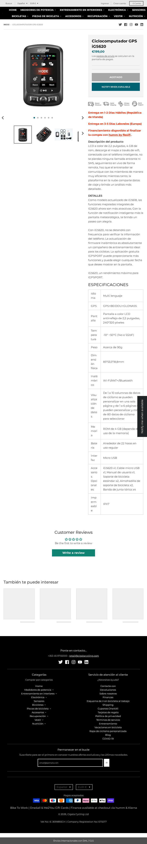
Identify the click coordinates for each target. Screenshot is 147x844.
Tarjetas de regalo (108, 712)
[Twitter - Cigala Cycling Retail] (120, 24)
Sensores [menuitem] (138, 9)
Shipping (108, 704)
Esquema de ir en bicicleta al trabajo (108, 701)
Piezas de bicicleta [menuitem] (45, 16)
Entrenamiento (108, 723)
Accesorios (38, 712)
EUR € (33, 3)
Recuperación (38, 716)
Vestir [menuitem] (118, 16)
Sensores (39, 701)
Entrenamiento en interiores (37, 693)
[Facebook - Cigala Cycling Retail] (125, 24)
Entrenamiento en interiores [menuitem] (81, 9)
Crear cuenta (119, 3)
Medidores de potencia (37, 689)
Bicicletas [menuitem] (19, 16)
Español (21, 3)
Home (39, 686)
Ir (107, 763)
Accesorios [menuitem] (73, 16)
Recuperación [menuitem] (97, 16)
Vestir (38, 719)
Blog (108, 734)
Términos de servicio (108, 719)
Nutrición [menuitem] (136, 16)
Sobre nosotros (108, 693)
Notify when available (116, 86)
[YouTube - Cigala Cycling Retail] (136, 24)
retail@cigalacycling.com (84, 655)
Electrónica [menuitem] (117, 9)
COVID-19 (108, 738)
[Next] (82, 118)
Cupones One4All (108, 708)
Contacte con (108, 686)
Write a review (73, 552)
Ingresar (105, 3)
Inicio (6, 24)
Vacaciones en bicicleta (108, 727)
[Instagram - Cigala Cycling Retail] (131, 24)
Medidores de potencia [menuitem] (37, 9)
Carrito (137, 3)
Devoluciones (108, 689)
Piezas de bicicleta (38, 708)
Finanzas (108, 697)
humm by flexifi (120, 135)
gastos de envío (105, 56)
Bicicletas (37, 704)
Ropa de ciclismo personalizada (108, 731)
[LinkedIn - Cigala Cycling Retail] (141, 24)
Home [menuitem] (13, 9)
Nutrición (37, 723)
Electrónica (37, 697)
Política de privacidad (108, 716)
